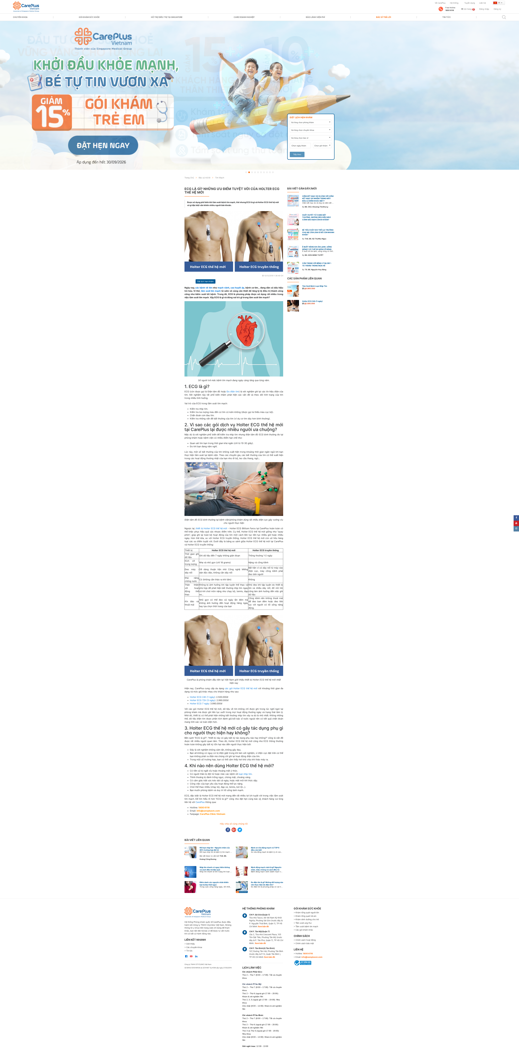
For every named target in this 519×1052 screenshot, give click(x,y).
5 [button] (258, 172)
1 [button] (246, 172)
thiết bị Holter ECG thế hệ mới (211, 528)
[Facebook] (516, 518)
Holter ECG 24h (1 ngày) (202, 697)
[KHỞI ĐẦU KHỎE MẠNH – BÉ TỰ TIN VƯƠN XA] (259, 95)
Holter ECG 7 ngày (199, 703)
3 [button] (252, 172)
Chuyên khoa (20, 17)
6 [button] (261, 172)
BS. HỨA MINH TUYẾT (314, 255)
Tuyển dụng (469, 3)
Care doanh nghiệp (244, 17)
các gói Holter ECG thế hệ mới (241, 688)
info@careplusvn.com (311, 957)
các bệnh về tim (203, 287)
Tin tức (446, 17)
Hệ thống (454, 3)
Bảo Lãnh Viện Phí (315, 17)
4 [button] (255, 172)
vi (499, 2)
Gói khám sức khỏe (89, 17)
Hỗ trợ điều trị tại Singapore (166, 17)
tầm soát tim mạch (211, 291)
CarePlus (200, 802)
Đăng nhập (484, 9)
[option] (259, 95)
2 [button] (249, 172)
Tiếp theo (297, 154)
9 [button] (270, 172)
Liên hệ (482, 3)
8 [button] (267, 172)
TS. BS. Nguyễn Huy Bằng (315, 270)
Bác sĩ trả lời (383, 17)
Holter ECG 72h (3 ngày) (202, 700)
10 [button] (273, 172)
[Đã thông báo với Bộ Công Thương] (302, 962)
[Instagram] (516, 528)
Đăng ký (497, 9)
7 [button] (264, 172)
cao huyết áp (237, 287)
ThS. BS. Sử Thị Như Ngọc (315, 239)
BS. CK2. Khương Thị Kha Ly (316, 207)
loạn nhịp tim (245, 774)
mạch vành (223, 287)
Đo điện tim (233, 391)
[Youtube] (516, 523)
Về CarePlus (440, 3)
